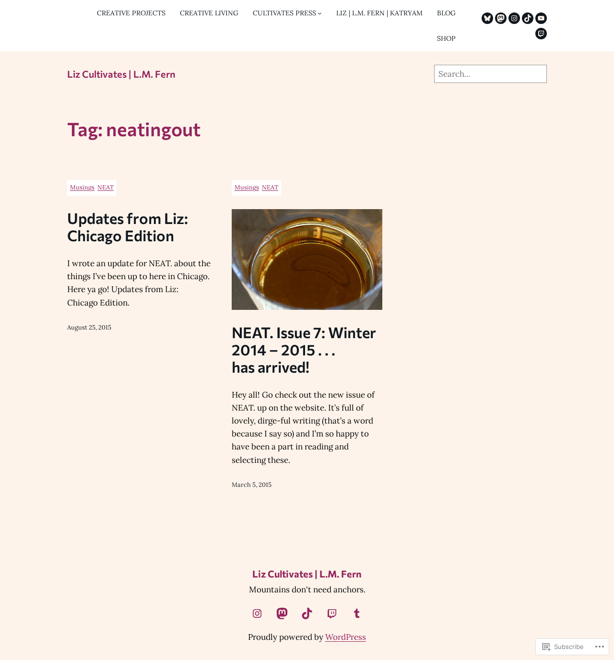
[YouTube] (541, 18)
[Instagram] (514, 18)
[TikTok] (527, 18)
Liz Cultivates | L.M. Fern (121, 74)
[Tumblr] (357, 613)
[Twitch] (541, 33)
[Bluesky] (487, 18)
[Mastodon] (501, 18)
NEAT (105, 187)
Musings (82, 187)
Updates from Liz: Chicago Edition (127, 226)
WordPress (345, 637)
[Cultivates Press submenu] (319, 13)
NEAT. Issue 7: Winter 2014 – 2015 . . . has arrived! (304, 349)
